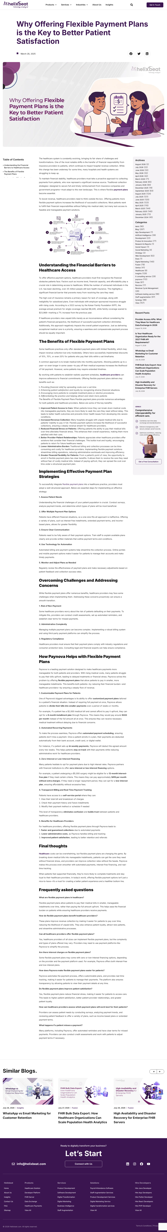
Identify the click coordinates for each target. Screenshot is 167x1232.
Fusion (137, 265)
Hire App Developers (143, 1193)
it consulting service (143, 276)
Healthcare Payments (33, 1206)
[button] (131, 53)
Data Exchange (31, 1201)
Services (65, 4)
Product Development (66, 1188)
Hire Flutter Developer (144, 1197)
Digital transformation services (102, 1206)
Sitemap (7, 1210)
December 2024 (141, 217)
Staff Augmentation (65, 1210)
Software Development (66, 1193)
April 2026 (139, 176)
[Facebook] (141, 1164)
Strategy (138, 253)
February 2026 (141, 182)
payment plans (121, 189)
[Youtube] (148, 1164)
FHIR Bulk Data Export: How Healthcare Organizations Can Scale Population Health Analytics (82, 1118)
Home (6, 1188)
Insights (109, 4)
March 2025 (140, 208)
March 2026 (140, 179)
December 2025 (141, 188)
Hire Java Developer (143, 1188)
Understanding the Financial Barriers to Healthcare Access (17, 166)
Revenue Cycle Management (146, 288)
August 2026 (140, 164)
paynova (138, 279)
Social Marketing (142, 250)
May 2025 (139, 203)
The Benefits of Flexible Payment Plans (14, 172)
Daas (137, 259)
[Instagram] (134, 1164)
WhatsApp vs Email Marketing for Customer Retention (146, 353)
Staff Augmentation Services (101, 1193)
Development (140, 238)
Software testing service (145, 294)
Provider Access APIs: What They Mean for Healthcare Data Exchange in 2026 (148, 322)
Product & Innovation (143, 241)
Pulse (137, 282)
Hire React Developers (144, 1201)
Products (50, 4)
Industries (80, 4)
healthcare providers (110, 374)
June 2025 (139, 200)
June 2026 (139, 170)
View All (28, 1210)
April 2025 (139, 205)
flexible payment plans (72, 484)
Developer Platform (32, 1193)
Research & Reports (143, 244)
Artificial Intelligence (143, 235)
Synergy (138, 300)
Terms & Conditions (143, 1226)
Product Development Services (102, 1197)
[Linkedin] (127, 1164)
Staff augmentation (143, 297)
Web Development (142, 256)
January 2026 (140, 185)
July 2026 (139, 167)
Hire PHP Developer (143, 1206)
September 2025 (142, 191)
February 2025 (141, 211)
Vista (137, 303)
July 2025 (139, 197)
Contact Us (8, 1201)
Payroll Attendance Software (101, 1188)
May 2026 (139, 173)
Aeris (137, 226)
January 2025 (140, 214)
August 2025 (140, 194)
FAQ (5, 1206)
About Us (96, 4)
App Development (142, 232)
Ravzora (138, 285)
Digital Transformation (66, 1197)
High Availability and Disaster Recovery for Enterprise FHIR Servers (146, 385)
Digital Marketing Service (100, 1201)
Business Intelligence (65, 1206)
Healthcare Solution (32, 1188)
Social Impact (140, 247)
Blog (137, 229)
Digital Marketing (142, 262)
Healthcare (44, 853)
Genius (138, 268)
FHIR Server (29, 1197)
